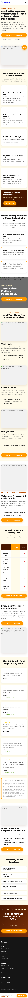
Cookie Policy (4, 958)
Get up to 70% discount (14, 35)
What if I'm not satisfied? (11, 893)
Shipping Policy (5, 953)
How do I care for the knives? (12, 881)
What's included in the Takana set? (10, 875)
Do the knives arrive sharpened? (9, 869)
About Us (3, 956)
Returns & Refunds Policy (8, 968)
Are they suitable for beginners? (9, 887)
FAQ (2, 970)
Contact (3, 973)
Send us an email (5, 982)
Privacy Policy (4, 951)
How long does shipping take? (12, 898)
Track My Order (5, 965)
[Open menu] (25, 2)
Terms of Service (5, 949)
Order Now (10, 203)
